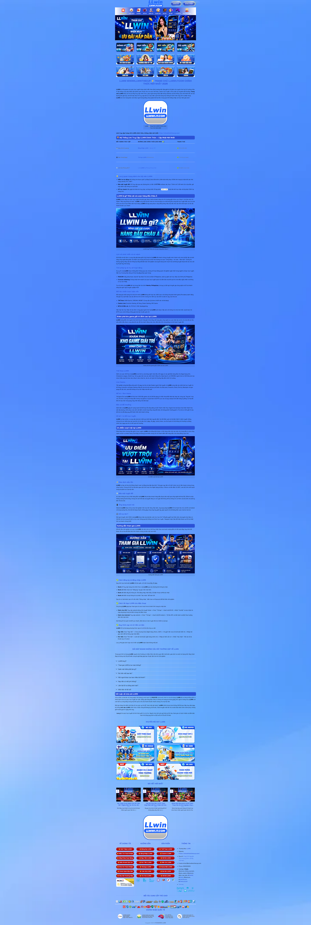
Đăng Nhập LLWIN (143, 148)
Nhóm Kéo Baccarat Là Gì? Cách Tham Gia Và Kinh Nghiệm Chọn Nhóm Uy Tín (182, 804)
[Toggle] (116, 661)
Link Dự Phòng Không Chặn (147, 168)
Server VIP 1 (153, 148)
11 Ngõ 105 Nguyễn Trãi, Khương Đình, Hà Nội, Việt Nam (186, 858)
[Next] (192, 27)
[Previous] (118, 27)
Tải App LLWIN (142, 157)
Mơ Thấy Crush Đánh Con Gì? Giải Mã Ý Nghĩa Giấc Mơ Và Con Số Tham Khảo (128, 804)
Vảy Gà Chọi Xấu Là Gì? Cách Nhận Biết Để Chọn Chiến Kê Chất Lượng (155, 804)
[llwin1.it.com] (155, 3)
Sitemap (181, 884)
